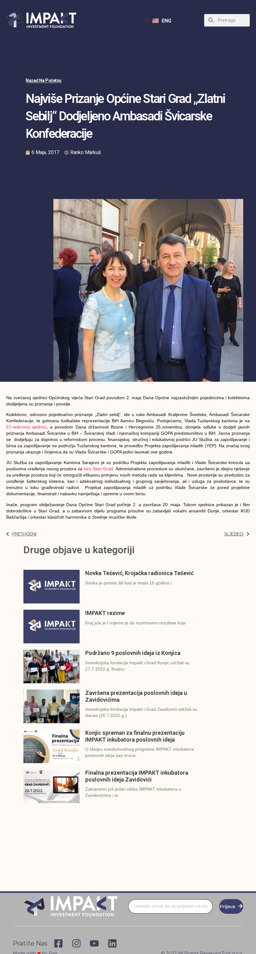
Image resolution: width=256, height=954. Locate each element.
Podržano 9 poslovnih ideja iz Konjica (132, 653)
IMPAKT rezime (105, 613)
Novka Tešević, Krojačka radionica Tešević (139, 573)
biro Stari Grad (98, 468)
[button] (147, 20)
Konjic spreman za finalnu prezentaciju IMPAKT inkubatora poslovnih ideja (135, 736)
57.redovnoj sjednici (26, 426)
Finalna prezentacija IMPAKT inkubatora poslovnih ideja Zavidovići (136, 776)
